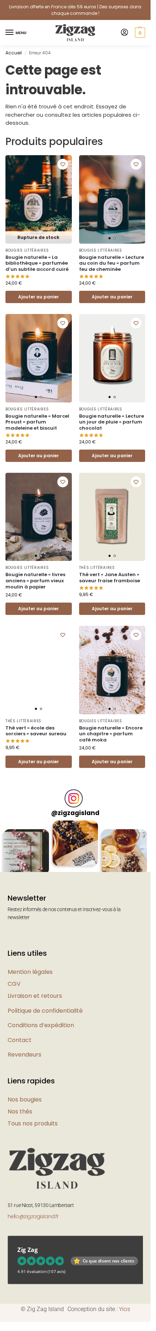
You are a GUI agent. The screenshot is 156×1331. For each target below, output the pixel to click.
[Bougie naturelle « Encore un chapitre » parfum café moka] (112, 670)
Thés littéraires (97, 567)
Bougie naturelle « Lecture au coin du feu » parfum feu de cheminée (111, 264)
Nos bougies (25, 1099)
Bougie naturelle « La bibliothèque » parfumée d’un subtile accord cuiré (37, 264)
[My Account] (124, 33)
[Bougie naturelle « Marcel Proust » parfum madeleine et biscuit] (38, 358)
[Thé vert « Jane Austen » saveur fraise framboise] (112, 517)
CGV (14, 984)
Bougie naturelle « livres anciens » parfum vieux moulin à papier (35, 581)
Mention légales (30, 972)
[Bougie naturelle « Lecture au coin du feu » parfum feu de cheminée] (112, 199)
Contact (20, 1040)
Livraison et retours (35, 996)
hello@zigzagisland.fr (33, 1216)
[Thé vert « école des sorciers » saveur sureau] (38, 670)
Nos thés (20, 1111)
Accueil (13, 53)
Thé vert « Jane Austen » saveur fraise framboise (109, 578)
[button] (139, 33)
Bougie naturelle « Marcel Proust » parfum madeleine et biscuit (37, 422)
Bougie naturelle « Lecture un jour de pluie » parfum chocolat (111, 422)
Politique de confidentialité (45, 1010)
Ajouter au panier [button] (112, 297)
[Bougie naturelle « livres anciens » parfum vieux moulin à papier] (38, 517)
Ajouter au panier (38, 297)
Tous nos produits (33, 1123)
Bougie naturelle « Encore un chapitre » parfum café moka (111, 734)
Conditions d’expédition (41, 1025)
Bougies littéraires (27, 250)
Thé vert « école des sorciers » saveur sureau (35, 731)
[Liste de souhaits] (62, 164)
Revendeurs (24, 1054)
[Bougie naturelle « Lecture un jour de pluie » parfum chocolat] (112, 358)
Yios (124, 1309)
